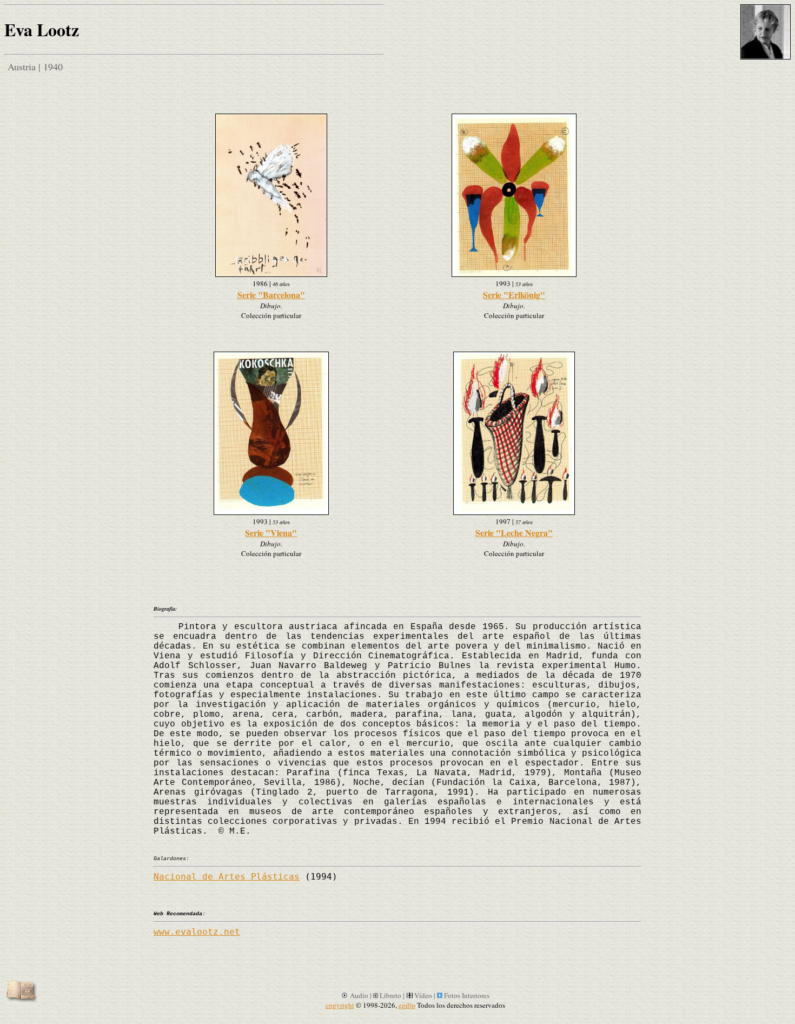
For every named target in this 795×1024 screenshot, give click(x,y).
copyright (340, 1005)
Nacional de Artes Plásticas (227, 876)
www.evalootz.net (197, 932)
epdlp (407, 1005)
